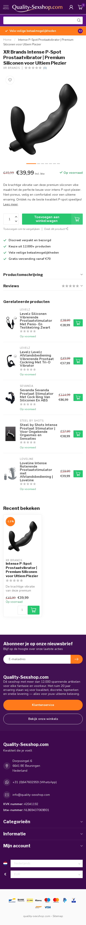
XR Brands (11, 68)
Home (7, 40)
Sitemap (58, 916)
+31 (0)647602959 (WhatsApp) (35, 782)
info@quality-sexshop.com (31, 795)
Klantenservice (43, 705)
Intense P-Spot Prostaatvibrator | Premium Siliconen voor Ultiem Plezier (22, 570)
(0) (45, 68)
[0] (80, 7)
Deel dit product (54, 229)
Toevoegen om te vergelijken (21, 229)
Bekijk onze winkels (43, 719)
